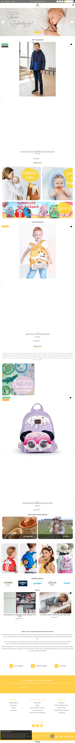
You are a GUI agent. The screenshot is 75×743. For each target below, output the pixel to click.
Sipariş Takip (13, 705)
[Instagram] (37, 725)
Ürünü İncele (36, 158)
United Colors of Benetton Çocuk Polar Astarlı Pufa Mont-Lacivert (37, 151)
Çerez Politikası (61, 707)
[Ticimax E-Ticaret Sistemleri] (37, 742)
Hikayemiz (61, 702)
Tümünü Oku (18, 618)
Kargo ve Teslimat (37, 710)
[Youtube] (41, 725)
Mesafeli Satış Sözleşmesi (61, 710)
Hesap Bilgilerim (13, 702)
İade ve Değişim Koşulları (37, 707)
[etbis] (52, 736)
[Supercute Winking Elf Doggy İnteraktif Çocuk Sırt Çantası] (37, 447)
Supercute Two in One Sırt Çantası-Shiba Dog (37, 334)
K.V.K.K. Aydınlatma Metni (61, 705)
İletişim (37, 705)
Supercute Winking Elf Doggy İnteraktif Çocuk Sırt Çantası (37, 503)
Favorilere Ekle (71, 44)
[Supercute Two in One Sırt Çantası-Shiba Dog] (37, 277)
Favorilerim (13, 710)
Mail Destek (37, 702)
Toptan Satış (61, 712)
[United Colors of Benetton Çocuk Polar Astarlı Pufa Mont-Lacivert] (37, 95)
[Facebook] (33, 725)
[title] (37, 22)
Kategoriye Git (37, 162)
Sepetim (13, 707)
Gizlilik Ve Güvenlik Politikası (37, 712)
